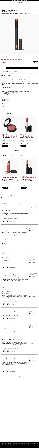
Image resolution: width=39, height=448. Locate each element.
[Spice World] (15, 59)
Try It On (35, 62)
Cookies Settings (9, 446)
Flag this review (12, 221)
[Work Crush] (23, 136)
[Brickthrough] (30, 177)
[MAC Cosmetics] (20, 2)
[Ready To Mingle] (35, 177)
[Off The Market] (25, 177)
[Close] (37, 443)
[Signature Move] (26, 136)
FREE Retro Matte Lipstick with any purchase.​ (19, 0)
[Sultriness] (33, 177)
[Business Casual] (30, 136)
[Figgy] (35, 136)
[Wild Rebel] (18, 59)
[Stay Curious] (7, 59)
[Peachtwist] (14, 136)
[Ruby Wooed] (10, 136)
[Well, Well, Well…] (28, 136)
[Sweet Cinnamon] (5, 59)
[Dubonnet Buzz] (12, 59)
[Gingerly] (13, 136)
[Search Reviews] (19, 203)
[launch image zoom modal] (37, 51)
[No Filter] (6, 136)
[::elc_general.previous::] (2, 177)
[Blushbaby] (8, 136)
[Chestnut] (12, 177)
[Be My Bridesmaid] (22, 177)
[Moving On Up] (28, 177)
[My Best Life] (23, 177)
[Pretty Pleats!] (5, 177)
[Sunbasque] (11, 136)
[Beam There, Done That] (22, 136)
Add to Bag (5, 187)
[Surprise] (33, 136)
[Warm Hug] (8, 177)
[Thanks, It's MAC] (3, 136)
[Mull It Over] (2, 59)
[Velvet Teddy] (4, 177)
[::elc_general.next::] (18, 177)
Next (20, 377)
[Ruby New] (1, 59)
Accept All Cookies (17, 446)
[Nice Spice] (10, 59)
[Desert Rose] (16, 136)
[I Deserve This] (25, 136)
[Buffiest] (13, 177)
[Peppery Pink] (16, 59)
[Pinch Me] (5, 136)
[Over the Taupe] (4, 59)
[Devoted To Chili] (21, 59)
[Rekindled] (15, 177)
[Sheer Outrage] (9, 59)
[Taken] (17, 177)
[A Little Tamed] (7, 177)
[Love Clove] (13, 59)
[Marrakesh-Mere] (19, 59)
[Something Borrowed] (10, 177)
